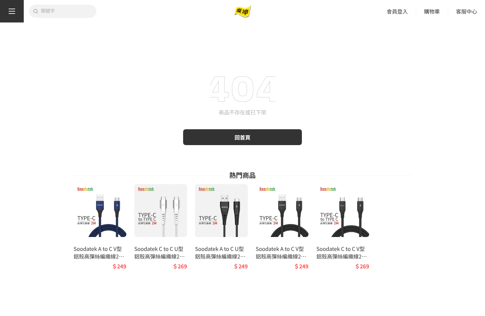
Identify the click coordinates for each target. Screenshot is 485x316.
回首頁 (242, 137)
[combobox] (66, 11)
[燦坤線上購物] (242, 11)
